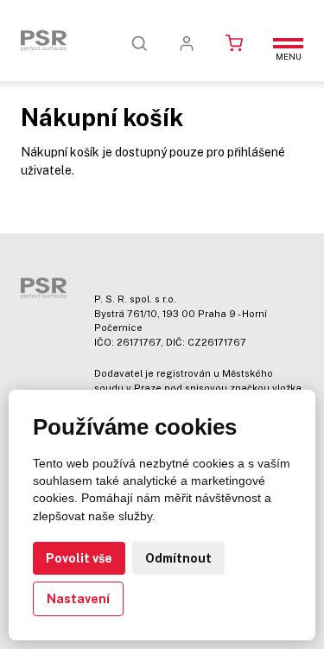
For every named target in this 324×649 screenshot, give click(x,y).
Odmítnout (178, 558)
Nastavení (78, 599)
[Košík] (234, 43)
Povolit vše (79, 558)
